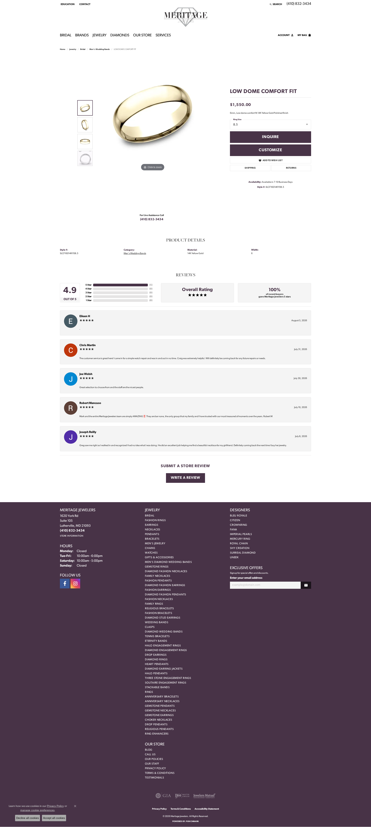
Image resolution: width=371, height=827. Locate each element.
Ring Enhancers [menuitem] (156, 733)
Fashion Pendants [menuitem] (158, 580)
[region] (153, 133)
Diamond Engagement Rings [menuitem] (166, 650)
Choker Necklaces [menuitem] (158, 720)
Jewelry (99, 35)
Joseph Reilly (87, 432)
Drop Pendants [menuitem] (156, 724)
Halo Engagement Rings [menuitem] (163, 645)
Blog (148, 749)
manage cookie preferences (37, 810)
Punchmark (192, 821)
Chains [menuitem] (150, 548)
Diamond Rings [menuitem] (156, 659)
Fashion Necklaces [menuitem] (159, 599)
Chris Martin (87, 345)
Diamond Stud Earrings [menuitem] (162, 617)
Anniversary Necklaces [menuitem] (162, 701)
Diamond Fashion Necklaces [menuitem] (166, 571)
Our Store (142, 35)
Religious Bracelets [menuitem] (159, 608)
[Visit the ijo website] (182, 796)
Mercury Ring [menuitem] (240, 539)
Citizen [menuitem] (235, 520)
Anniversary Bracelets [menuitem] (162, 696)
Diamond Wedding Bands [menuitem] (164, 631)
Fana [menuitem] (233, 529)
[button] (67, 4)
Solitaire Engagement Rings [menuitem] (165, 682)
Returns (291, 168)
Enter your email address (246, 578)
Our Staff (152, 763)
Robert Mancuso (90, 403)
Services (163, 35)
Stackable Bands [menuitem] (157, 687)
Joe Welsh (85, 374)
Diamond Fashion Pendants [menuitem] (165, 594)
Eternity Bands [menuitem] (156, 641)
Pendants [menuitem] (152, 534)
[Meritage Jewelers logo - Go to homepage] (185, 17)
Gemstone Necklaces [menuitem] (160, 710)
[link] (84, 4)
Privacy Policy (155, 768)
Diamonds (119, 35)
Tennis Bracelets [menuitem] (157, 636)
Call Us (150, 754)
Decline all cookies (27, 817)
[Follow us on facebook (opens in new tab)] (65, 583)
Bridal (65, 35)
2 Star (88, 296)
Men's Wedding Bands (99, 49)
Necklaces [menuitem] (152, 529)
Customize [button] (270, 150)
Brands (82, 35)
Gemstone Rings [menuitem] (156, 566)
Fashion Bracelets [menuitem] (158, 613)
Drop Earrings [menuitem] (155, 655)
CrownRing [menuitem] (238, 525)
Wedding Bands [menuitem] (156, 622)
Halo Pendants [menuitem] (156, 673)
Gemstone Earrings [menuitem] (159, 715)
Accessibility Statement (207, 809)
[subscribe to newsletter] (306, 585)
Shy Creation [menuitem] (239, 548)
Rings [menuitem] (149, 692)
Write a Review (185, 478)
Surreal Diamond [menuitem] (243, 552)
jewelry (72, 49)
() (150, 285)
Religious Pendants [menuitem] (159, 729)
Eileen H (84, 316)
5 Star (88, 285)
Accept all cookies (54, 817)
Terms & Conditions (159, 773)
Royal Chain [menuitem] (239, 543)
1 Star (89, 300)
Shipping (250, 168)
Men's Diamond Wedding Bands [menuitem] (168, 562)
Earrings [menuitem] (151, 525)
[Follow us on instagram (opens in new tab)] (75, 583)
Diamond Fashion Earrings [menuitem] (165, 585)
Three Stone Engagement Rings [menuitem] (168, 678)
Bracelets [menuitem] (152, 539)
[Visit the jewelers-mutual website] (204, 796)
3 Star (88, 293)
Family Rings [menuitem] (154, 604)
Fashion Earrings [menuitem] (158, 590)
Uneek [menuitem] (234, 557)
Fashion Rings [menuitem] (155, 520)
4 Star (88, 289)
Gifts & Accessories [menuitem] (159, 557)
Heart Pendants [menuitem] (156, 664)
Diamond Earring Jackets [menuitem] (163, 668)
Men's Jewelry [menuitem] (155, 543)
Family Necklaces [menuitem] (157, 576)
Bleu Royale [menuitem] (238, 515)
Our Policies (154, 759)
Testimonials (154, 777)
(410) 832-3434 (151, 219)
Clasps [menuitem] (150, 627)
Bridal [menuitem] (149, 515)
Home (62, 49)
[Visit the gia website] (163, 796)
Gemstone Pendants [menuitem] (160, 706)
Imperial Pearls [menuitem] (241, 534)
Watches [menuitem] (151, 552)
